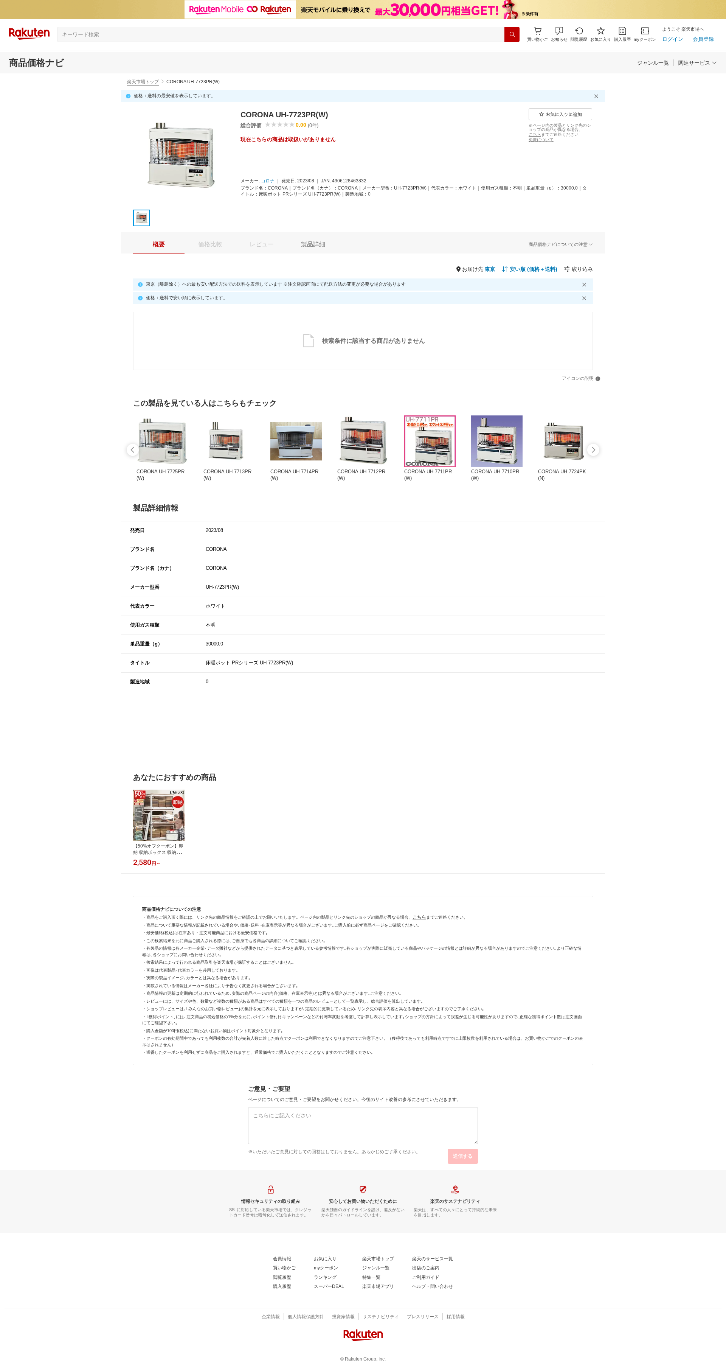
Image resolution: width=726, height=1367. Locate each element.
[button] (559, 34)
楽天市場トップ (143, 81)
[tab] (159, 244)
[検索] (512, 34)
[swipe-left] (133, 450)
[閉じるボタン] (597, 96)
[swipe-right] (593, 450)
